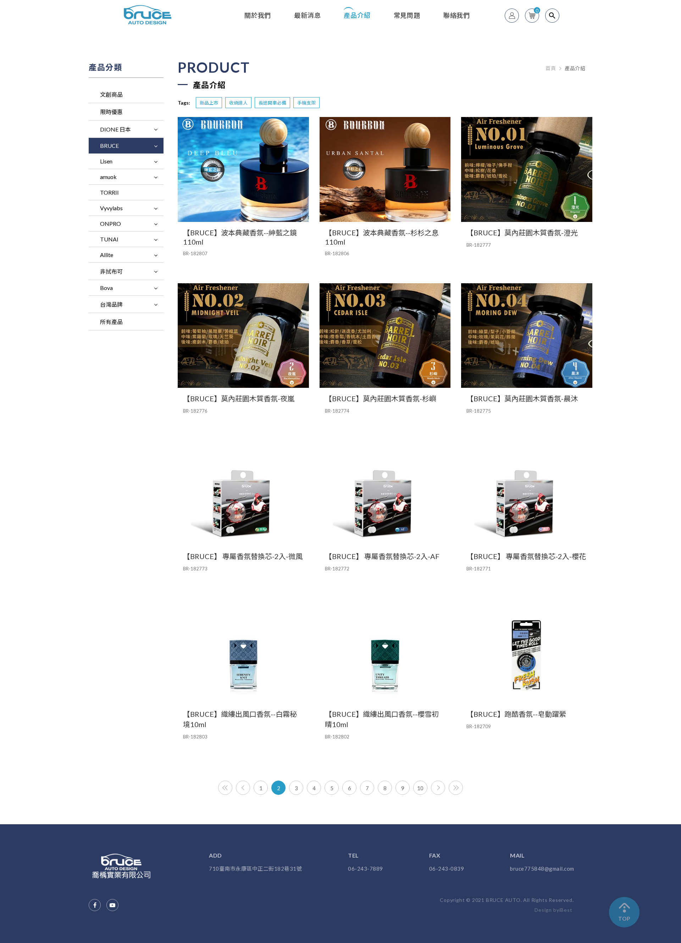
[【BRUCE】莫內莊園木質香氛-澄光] (526, 169)
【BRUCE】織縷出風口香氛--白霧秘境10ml (240, 719)
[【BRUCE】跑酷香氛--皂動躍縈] (526, 650)
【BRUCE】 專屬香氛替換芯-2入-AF (382, 556)
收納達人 (238, 103)
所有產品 (111, 321)
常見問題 (407, 15)
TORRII (109, 192)
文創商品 (111, 94)
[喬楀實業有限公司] (123, 866)
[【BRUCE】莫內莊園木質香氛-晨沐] (526, 335)
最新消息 (307, 15)
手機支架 (306, 103)
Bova (106, 287)
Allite (106, 254)
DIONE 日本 (115, 129)
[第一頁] (225, 788)
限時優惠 (111, 111)
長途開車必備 (272, 103)
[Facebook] (95, 905)
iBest (565, 910)
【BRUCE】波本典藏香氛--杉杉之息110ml (382, 237)
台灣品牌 (111, 304)
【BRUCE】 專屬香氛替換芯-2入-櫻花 (526, 556)
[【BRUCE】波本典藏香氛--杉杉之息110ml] (385, 169)
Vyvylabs (111, 208)
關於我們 (257, 15)
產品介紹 (357, 15)
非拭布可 (111, 271)
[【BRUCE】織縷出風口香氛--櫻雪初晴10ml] (385, 650)
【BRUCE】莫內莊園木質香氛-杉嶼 (380, 398)
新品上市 (209, 103)
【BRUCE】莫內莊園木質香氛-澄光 (522, 232)
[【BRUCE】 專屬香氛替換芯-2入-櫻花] (526, 493)
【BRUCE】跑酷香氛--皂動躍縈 (516, 714)
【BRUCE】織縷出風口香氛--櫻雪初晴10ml (382, 719)
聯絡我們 (456, 15)
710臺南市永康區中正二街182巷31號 (255, 868)
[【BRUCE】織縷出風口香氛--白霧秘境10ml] (243, 650)
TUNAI (109, 239)
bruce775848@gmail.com (542, 868)
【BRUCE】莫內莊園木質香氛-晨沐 (522, 398)
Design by (547, 910)
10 (420, 788)
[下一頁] (438, 788)
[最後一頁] (456, 788)
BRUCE (109, 145)
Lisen (106, 161)
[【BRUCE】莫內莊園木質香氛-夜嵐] (243, 335)
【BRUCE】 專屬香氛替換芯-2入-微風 (243, 556)
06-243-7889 (365, 868)
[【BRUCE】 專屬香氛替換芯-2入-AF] (385, 493)
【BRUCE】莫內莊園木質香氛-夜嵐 (238, 398)
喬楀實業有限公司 (148, 14)
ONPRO (110, 223)
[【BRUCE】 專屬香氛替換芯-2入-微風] (243, 493)
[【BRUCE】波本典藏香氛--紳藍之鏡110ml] (243, 169)
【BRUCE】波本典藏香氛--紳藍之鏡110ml (240, 237)
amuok (108, 176)
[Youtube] (112, 905)
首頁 (551, 68)
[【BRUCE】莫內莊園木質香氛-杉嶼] (385, 335)
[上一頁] (243, 788)
